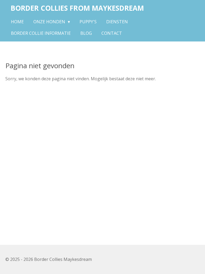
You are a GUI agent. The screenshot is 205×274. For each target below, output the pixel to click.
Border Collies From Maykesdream (77, 8)
